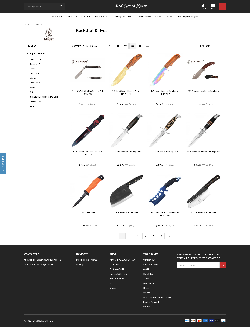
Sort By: (76, 46)
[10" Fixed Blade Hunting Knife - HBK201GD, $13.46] (126, 70)
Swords (169, 16)
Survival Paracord (37, 101)
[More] (77, 16)
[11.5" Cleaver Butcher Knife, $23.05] (203, 191)
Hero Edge (34, 73)
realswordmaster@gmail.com (40, 264)
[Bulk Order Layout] (147, 46)
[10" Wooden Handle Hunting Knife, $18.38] (203, 70)
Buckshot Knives (37, 63)
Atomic (33, 78)
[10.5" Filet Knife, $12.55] (87, 191)
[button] (3, 163)
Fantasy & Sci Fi (102, 16)
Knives (158, 16)
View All (147, 306)
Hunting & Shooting (122, 16)
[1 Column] (110, 46)
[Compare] (90, 90)
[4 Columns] (132, 46)
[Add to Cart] (84, 90)
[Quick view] (96, 90)
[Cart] (222, 6)
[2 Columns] (118, 46)
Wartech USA (35, 59)
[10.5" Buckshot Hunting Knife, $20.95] (165, 130)
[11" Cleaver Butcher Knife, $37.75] (126, 191)
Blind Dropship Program (187, 16)
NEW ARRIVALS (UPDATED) (64, 16)
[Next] (169, 236)
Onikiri (32, 68)
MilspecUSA (35, 82)
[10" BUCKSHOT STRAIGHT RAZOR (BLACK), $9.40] (87, 70)
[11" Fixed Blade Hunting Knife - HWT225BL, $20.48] (165, 191)
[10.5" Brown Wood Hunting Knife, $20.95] (126, 130)
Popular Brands (37, 53)
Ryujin (32, 87)
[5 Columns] (140, 46)
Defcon (33, 92)
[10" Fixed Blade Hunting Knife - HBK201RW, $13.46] (165, 70)
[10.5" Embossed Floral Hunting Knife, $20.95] (203, 130)
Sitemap (80, 264)
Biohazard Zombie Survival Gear (44, 96)
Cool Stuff (85, 16)
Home (26, 24)
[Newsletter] (223, 265)
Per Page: (205, 46)
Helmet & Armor (143, 16)
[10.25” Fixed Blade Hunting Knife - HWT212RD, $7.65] (87, 130)
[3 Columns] (125, 46)
